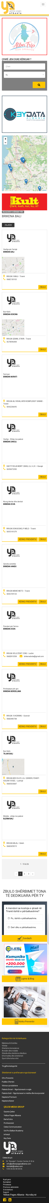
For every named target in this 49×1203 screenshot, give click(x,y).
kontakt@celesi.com (15, 1166)
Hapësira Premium (9, 1097)
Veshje (4, 1046)
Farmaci (6, 374)
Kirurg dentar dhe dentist (13, 501)
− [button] (5, 142)
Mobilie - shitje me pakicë (13, 816)
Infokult (7, 1134)
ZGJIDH (8, 225)
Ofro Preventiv (7, 1078)
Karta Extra (8, 1119)
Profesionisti (9, 1123)
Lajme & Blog (27, 978)
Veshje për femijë (10, 249)
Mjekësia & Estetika (9, 1043)
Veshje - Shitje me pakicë (13, 439)
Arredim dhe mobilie (10, 1051)
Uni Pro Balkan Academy (13, 1131)
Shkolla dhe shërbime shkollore (14, 1053)
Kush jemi (7, 1180)
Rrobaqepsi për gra (10, 689)
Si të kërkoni (8, 1190)
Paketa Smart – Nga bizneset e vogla (16, 1089)
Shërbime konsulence (10, 1048)
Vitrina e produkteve (10, 1086)
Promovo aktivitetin (11, 1187)
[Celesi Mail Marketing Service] (26, 959)
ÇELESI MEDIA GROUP (14, 1107)
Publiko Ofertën (8, 1082)
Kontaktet (7, 1182)
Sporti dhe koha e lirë (10, 1058)
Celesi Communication (13, 1127)
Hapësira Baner (8, 1101)
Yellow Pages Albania (12, 1115)
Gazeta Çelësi (9, 1112)
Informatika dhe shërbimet (12, 1056)
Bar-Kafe (6, 312)
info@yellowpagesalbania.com (19, 1164)
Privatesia (7, 1185)
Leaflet (44, 190)
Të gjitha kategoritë (9, 1066)
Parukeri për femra (10, 626)
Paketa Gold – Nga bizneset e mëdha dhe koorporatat (23, 1093)
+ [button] (5, 138)
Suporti (6, 1192)
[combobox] (24, 75)
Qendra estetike (9, 564)
